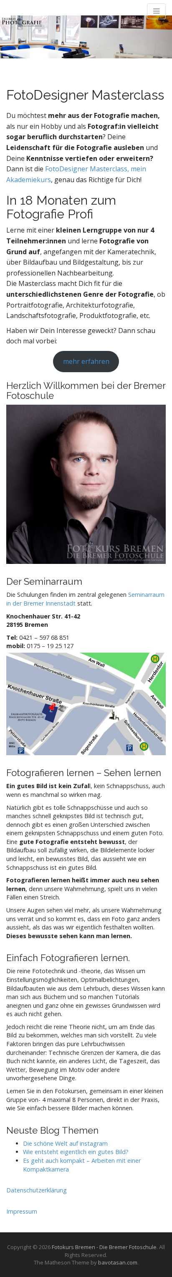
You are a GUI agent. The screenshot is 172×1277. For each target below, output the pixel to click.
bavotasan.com (117, 1262)
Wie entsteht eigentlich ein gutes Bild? (76, 1152)
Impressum (21, 1211)
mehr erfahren (86, 361)
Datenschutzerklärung (36, 1190)
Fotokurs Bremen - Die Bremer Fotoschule (104, 1247)
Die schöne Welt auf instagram (65, 1143)
